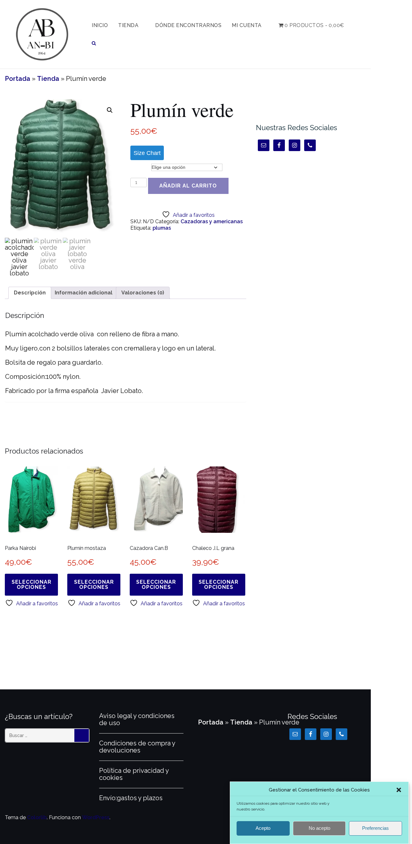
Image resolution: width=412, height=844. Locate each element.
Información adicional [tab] (83, 293)
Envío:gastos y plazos (131, 798)
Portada (17, 78)
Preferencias (375, 828)
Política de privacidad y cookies (134, 774)
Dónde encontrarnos (188, 25)
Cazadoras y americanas (212, 221)
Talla (138, 167)
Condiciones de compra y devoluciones (137, 746)
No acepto (319, 828)
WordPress (95, 817)
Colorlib (37, 817)
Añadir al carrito (188, 186)
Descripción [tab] (30, 293)
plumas (162, 228)
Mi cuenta (247, 25)
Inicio (100, 25)
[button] (399, 790)
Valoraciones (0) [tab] (142, 293)
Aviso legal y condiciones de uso (136, 719)
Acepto (263, 828)
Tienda (128, 25)
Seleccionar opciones (32, 584)
